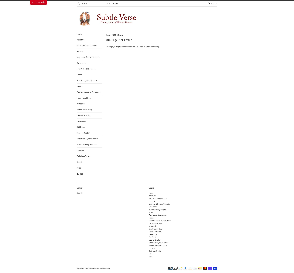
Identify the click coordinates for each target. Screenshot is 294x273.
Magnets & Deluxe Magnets (88, 57)
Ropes (79, 86)
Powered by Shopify (103, 268)
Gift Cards (81, 127)
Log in (108, 3)
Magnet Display (83, 133)
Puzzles (80, 51)
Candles (80, 150)
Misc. (79, 168)
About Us (81, 40)
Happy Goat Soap (84, 98)
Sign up (115, 3)
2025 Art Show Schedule (87, 46)
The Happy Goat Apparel (87, 81)
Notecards (81, 104)
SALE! (79, 162)
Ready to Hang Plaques (86, 69)
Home (79, 34)
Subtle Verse (93, 268)
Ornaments (81, 63)
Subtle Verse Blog (84, 110)
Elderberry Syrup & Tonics (87, 139)
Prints (79, 75)
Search (79, 193)
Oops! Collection (83, 115)
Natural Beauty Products (87, 145)
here (141, 47)
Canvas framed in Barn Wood (89, 92)
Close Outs (81, 121)
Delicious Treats (83, 156)
